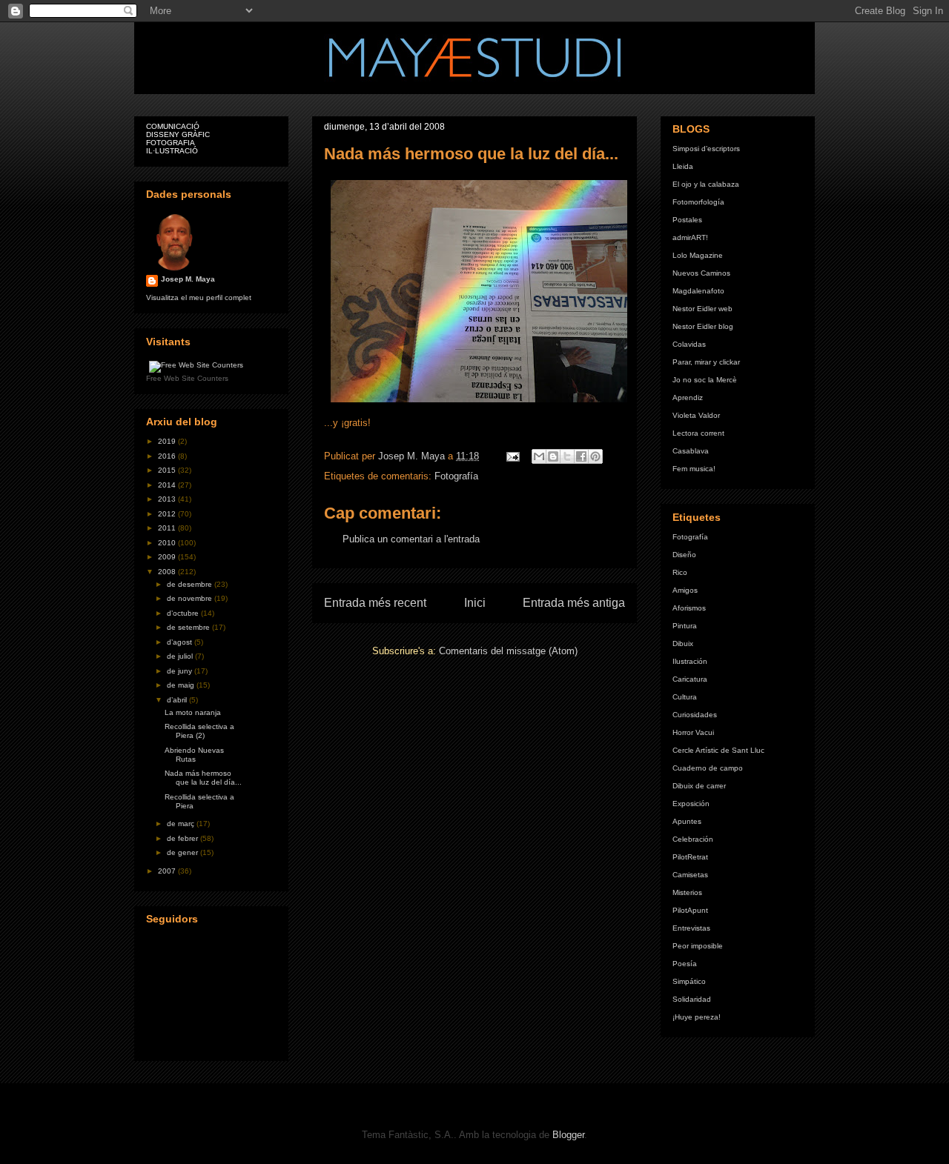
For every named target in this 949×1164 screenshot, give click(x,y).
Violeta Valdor (696, 415)
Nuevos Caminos (701, 273)
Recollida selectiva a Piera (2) (199, 730)
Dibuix (682, 643)
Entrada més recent (375, 602)
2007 (168, 871)
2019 (168, 441)
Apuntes (686, 821)
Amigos (685, 590)
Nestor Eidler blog (702, 326)
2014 (168, 485)
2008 (168, 572)
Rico (679, 572)
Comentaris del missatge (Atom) (508, 650)
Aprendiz (687, 397)
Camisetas (690, 875)
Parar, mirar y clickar (706, 362)
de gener (183, 852)
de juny (180, 671)
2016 (168, 456)
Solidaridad (691, 999)
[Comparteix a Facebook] (581, 456)
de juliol (181, 656)
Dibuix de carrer (699, 786)
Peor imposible (697, 946)
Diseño (684, 555)
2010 (168, 543)
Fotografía (456, 476)
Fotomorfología (698, 202)
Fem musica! (693, 469)
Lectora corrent (698, 433)
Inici (475, 602)
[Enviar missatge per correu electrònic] (512, 456)
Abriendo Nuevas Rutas (194, 754)
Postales (687, 220)
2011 (168, 528)
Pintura (684, 626)
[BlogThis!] (553, 456)
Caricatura (689, 679)
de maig (181, 685)
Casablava (690, 451)
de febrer (183, 838)
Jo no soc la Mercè (704, 380)
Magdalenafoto (698, 291)
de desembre (190, 584)
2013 (168, 499)
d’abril (178, 700)
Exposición (691, 803)
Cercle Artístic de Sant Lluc (718, 750)
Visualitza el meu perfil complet (198, 297)
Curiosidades (694, 715)
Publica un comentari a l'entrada (411, 539)
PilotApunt (690, 910)
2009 (168, 557)
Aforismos (689, 608)
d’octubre (184, 613)
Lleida (682, 166)
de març (181, 823)
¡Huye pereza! (696, 1017)
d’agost (180, 642)
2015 (168, 470)
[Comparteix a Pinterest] (595, 456)
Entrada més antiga (574, 602)
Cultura (684, 697)
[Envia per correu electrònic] (539, 456)
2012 (168, 514)
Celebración (692, 839)
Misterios (687, 892)
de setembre (189, 627)
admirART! (690, 237)
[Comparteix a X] (567, 456)
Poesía (684, 964)
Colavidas (689, 344)
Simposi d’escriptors (706, 148)
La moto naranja (193, 712)
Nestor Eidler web (702, 309)
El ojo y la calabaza (705, 184)
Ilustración (689, 661)
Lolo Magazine (697, 255)
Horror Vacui (693, 732)
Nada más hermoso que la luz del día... (203, 777)
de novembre (190, 598)
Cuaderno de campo (707, 768)
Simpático (689, 981)
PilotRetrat (690, 857)
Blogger (568, 1134)
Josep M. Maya (188, 279)
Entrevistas (691, 928)
